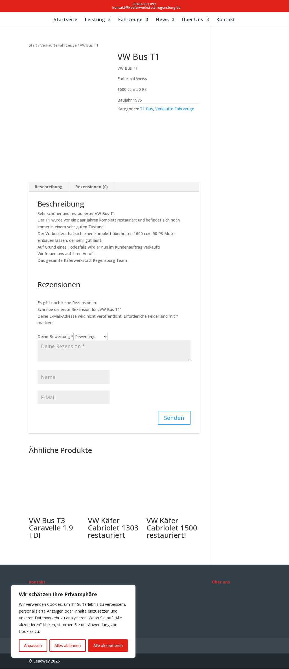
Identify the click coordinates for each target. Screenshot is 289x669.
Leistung (95, 20)
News (162, 20)
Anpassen (33, 645)
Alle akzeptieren (108, 645)
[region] (73, 621)
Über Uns (192, 20)
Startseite (65, 20)
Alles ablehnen (67, 645)
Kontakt (225, 20)
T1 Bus (146, 108)
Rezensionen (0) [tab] (91, 186)
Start (33, 45)
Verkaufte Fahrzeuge (58, 45)
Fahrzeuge (130, 20)
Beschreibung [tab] (49, 186)
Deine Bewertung (55, 336)
